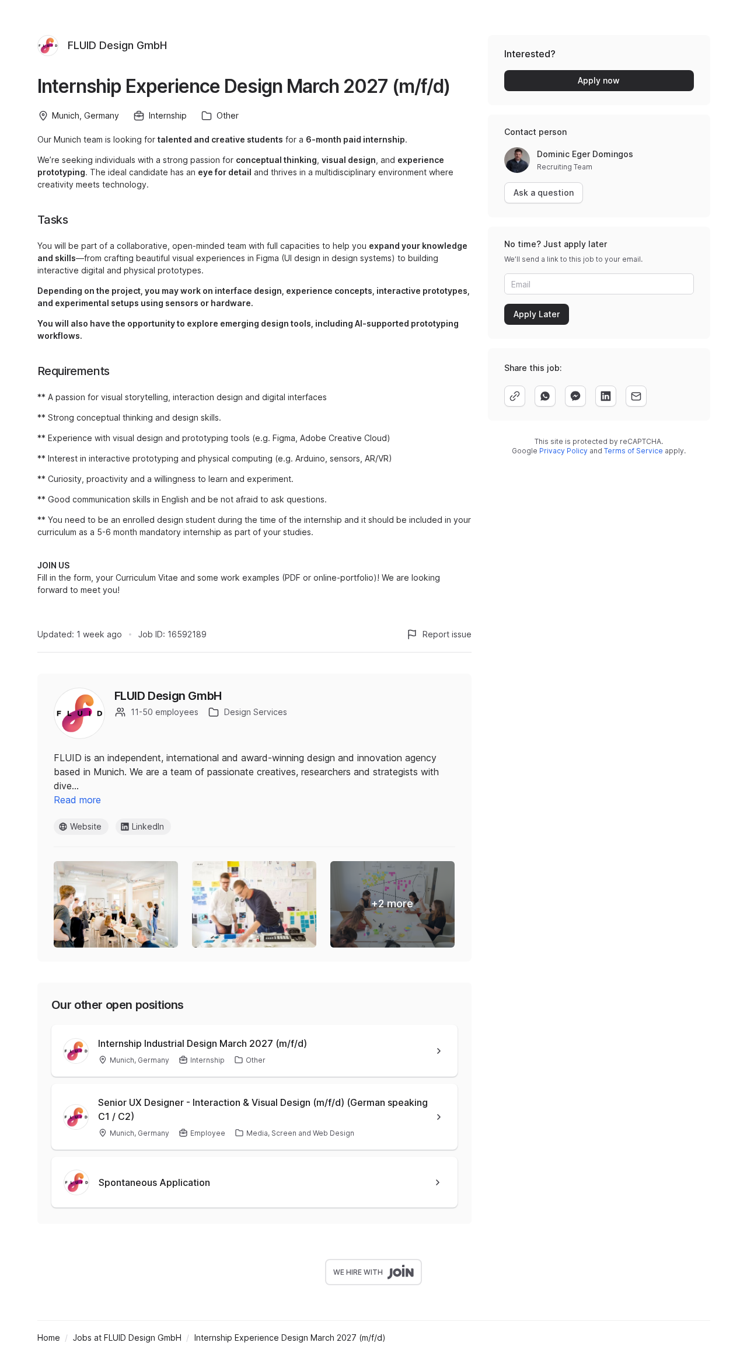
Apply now (599, 80)
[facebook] (575, 396)
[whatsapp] (545, 396)
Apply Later (537, 314)
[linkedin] (605, 396)
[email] (636, 396)
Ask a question (544, 192)
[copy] (514, 396)
